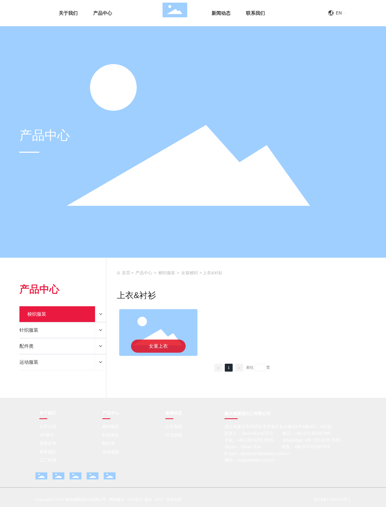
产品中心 (143, 273)
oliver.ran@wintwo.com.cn (265, 453)
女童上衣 (158, 346)
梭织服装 (166, 273)
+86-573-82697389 (313, 433)
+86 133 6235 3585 (255, 440)
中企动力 (135, 499)
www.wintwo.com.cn (256, 460)
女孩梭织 (189, 273)
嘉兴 (148, 499)
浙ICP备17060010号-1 (332, 499)
